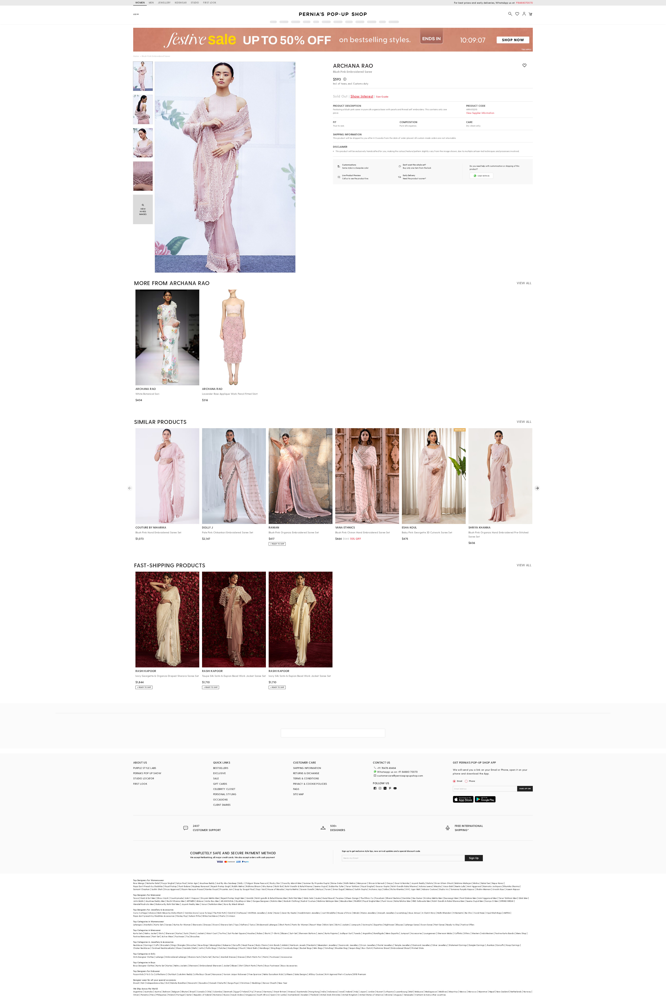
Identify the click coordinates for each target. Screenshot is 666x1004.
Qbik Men (523, 898)
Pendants (311, 945)
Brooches (195, 936)
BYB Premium (359, 974)
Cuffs (156, 945)
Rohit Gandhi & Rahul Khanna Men (448, 901)
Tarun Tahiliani (352, 886)
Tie (187, 936)
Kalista (430, 883)
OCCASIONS (220, 799)
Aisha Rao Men (212, 901)
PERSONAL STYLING (224, 794)
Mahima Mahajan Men (327, 901)
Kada (171, 948)
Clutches (222, 948)
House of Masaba (275, 889)
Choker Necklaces (141, 948)
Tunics (252, 924)
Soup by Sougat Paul (244, 889)
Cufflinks (458, 933)
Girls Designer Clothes (143, 957)
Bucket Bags (306, 948)
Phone (472, 781)
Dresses (207, 924)
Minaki (356, 913)
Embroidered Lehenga (175, 957)
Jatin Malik (138, 901)
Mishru (476, 883)
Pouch (242, 948)
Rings (173, 945)
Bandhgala (379, 933)
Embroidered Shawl (400, 948)
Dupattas (378, 924)
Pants (192, 933)
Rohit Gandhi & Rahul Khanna (299, 886)
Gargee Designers (261, 901)
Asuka (318, 898)
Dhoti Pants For (254, 957)
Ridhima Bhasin (253, 886)
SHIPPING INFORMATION (307, 767)
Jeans (320, 933)
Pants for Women (300, 924)
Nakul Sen (485, 883)
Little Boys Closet (202, 974)
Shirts (161, 933)
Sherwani (170, 933)
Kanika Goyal (211, 889)
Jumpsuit (405, 933)
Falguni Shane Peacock (257, 883)
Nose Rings (203, 945)
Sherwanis (197, 924)
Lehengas (137, 924)
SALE (216, 778)
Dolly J (241, 883)
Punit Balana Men (468, 898)
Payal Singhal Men (371, 901)
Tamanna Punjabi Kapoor (462, 889)
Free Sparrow (255, 974)
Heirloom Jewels (298, 945)
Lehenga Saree (412, 924)
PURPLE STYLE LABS (144, 767)
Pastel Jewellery (385, 945)
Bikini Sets (328, 924)
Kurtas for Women (182, 924)
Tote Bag (329, 948)
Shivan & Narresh (377, 883)
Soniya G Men (491, 901)
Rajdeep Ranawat (200, 886)
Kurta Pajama (331, 933)
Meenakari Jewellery (327, 945)
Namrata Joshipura (492, 886)
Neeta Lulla (460, 886)
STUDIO (195, 2)
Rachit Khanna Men (176, 901)
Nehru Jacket (150, 933)
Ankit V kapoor (192, 898)
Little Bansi (160, 974)
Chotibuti (172, 974)
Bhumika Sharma (511, 886)
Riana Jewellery (368, 913)
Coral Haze (479, 913)
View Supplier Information (480, 113)
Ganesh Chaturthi (217, 983)
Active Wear (167, 936)
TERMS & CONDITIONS (306, 778)
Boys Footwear (272, 965)
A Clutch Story (429, 913)
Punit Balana (185, 886)
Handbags (233, 948)
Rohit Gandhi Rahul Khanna (404, 886)
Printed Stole (418, 948)
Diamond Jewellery (421, 945)
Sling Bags (276, 948)
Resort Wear (316, 924)
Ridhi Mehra (349, 883)
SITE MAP (298, 794)
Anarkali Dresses (228, 957)
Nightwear (389, 924)
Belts (195, 948)
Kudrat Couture (308, 901)
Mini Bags (318, 948)
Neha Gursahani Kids (273, 974)
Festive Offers (467, 924)
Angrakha (367, 933)
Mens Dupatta (392, 933)
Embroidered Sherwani (211, 965)
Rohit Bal (279, 886)
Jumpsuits (356, 924)
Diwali (136, 983)
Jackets (345, 924)
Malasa (349, 889)
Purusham (379, 898)
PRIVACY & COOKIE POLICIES (310, 783)
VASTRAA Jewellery (257, 913)
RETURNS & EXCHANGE (306, 773)
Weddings (256, 983)
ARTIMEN (191, 901)
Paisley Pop (181, 916)
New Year (282, 983)
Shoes (179, 948)
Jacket (226, 965)
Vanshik (250, 898)
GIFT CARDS (220, 783)
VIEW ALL (524, 283)
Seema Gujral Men (474, 901)
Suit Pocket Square (237, 933)
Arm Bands (274, 945)
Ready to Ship (452, 924)
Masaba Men (346, 901)
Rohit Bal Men (295, 898)
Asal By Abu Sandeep (226, 883)
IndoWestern (487, 933)
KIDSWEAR (181, 2)
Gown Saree (426, 924)
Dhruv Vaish (162, 898)
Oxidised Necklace (160, 948)
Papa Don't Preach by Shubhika (148, 886)
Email (459, 781)
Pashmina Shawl (381, 948)
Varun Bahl (448, 886)
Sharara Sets (226, 924)
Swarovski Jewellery (349, 945)
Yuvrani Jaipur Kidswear (235, 974)
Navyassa (216, 974)
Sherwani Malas (444, 933)
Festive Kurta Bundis (504, 933)
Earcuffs (237, 945)
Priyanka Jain (226, 889)
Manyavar (362, 883)
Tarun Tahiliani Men (508, 898)
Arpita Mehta (292, 889)
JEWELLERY (164, 2)
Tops (236, 924)
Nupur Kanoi (497, 883)
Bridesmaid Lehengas (267, 924)
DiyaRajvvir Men (243, 901)
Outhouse (241, 913)
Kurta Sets (159, 924)
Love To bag (205, 913)
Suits (186, 933)
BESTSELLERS (220, 767)
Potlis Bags (211, 948)
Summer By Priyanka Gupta (316, 883)
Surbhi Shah (157, 889)
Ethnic (467, 933)
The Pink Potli (219, 913)
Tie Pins (222, 933)
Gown (216, 924)
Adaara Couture (429, 889)
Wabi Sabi (309, 898)
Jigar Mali (415, 889)
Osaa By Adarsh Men (291, 883)
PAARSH (357, 901)
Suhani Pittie (195, 916)
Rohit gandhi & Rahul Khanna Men (271, 898)
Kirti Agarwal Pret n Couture (338, 974)
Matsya (319, 889)
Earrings (148, 945)
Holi (143, 983)
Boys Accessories (289, 965)
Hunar (277, 913)
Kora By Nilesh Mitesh (234, 904)
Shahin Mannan (483, 889)
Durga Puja (233, 983)
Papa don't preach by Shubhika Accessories (153, 916)
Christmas (245, 983)
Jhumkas (490, 945)
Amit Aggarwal (474, 886)
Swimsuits (367, 924)
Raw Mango (139, 883)
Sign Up (474, 857)
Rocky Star (275, 883)
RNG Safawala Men (421, 901)
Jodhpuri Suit (346, 933)
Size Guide (382, 96)
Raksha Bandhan (178, 983)
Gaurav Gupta (383, 886)
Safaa (386, 889)
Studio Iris (444, 889)
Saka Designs (300, 974)
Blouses (399, 924)
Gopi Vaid (261, 889)
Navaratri (192, 983)
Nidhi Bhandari (444, 913)
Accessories (416, 933)
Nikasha (437, 886)
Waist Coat (211, 933)
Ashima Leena (425, 886)
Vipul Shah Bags (494, 913)
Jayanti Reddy (418, 883)
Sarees (168, 924)
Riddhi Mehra (238, 886)
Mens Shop (521, 933)
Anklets (284, 945)
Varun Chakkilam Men (211, 904)
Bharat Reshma (393, 898)
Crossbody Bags (290, 948)
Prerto (222, 916)
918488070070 (524, 2)
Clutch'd (231, 913)
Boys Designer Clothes (143, 965)
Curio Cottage (140, 913)
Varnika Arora (191, 913)
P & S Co (149, 974)
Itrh (407, 889)
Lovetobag (401, 913)
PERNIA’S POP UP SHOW (147, 773)
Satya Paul (181, 883)
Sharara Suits (194, 957)
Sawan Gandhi (307, 889)
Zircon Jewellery (368, 945)
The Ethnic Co (366, 898)
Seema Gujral (320, 886)
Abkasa (199, 901)
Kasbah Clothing (291, 901)
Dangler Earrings (476, 945)
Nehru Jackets (180, 965)
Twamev (340, 898)
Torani (328, 889)
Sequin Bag (354, 948)
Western (476, 933)
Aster (270, 913)
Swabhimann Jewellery (309, 913)
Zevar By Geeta (288, 913)
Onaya (389, 883)
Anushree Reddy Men (155, 901)
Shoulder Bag (341, 948)
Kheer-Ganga (352, 898)
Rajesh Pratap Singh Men (232, 898)
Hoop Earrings (512, 945)
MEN (151, 2)
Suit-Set (293, 933)
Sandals (187, 948)
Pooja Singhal (167, 883)
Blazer (234, 965)
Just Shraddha (329, 913)
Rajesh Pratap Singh (220, 886)
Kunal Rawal (328, 898)
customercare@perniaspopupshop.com (400, 775)
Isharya (152, 913)
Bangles (182, 945)
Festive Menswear (141, 936)
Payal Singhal (367, 886)
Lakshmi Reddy (185, 974)
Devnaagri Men (451, 898)
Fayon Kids (138, 974)
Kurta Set (207, 957)
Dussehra (203, 983)
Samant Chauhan (141, 889)
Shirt (241, 965)
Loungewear (430, 933)
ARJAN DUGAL (227, 901)
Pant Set (156, 936)
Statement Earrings (458, 945)
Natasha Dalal (153, 883)
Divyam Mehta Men (210, 898)
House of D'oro (345, 913)
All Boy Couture (316, 974)
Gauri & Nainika (402, 883)
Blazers (284, 933)
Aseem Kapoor (513, 889)
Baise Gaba (337, 883)
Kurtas (179, 933)
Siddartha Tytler (336, 886)
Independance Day (155, 983)
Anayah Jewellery (386, 913)
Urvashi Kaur (498, 889)
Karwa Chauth (270, 983)
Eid (167, 983)
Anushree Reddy (207, 883)
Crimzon (231, 916)
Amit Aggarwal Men (487, 898)
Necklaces (138, 945)
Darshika (406, 898)
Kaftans (244, 924)
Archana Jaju (375, 889)
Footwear (179, 936)
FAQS (296, 788)
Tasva (136, 898)
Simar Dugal (338, 889)
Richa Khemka (397, 889)
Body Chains (262, 945)
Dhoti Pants (284, 924)
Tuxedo (357, 933)
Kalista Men (276, 901)
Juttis (201, 948)
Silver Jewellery (439, 945)
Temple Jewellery (403, 945)
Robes (260, 933)
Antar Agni (193, 883)
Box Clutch (367, 948)
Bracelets (165, 945)
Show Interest (362, 96)
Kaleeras (227, 945)
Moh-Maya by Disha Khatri (170, 913)
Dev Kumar (417, 898)
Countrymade (176, 898)
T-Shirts (275, 933)
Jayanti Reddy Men (190, 904)
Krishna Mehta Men (433, 898)
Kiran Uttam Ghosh (444, 883)
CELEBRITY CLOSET (224, 788)
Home (136, 56)
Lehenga (160, 957)
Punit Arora (387, 901)
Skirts (337, 924)
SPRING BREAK (507, 901)
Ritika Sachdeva (210, 916)
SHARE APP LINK (525, 789)
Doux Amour (414, 913)
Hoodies (251, 933)
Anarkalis (148, 924)
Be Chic (468, 913)
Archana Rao (353, 65)
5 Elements (458, 913)
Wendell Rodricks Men (143, 904)
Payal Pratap (171, 886)
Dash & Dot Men (147, 898)
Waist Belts (252, 948)
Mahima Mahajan (463, 883)
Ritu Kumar (268, 886)
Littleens (289, 974)
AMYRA (506, 913)
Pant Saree (439, 924)
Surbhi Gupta (361, 889)
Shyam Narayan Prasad (192, 889)
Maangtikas (215, 945)
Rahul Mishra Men (402, 901)
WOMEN (140, 2)
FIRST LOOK (209, 2)
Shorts (267, 933)
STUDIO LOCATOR (143, 778)
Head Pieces (248, 945)
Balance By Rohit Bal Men (168, 904)
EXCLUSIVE (219, 773)
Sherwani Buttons (307, 933)
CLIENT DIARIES (222, 804)
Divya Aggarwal (172, 889)
